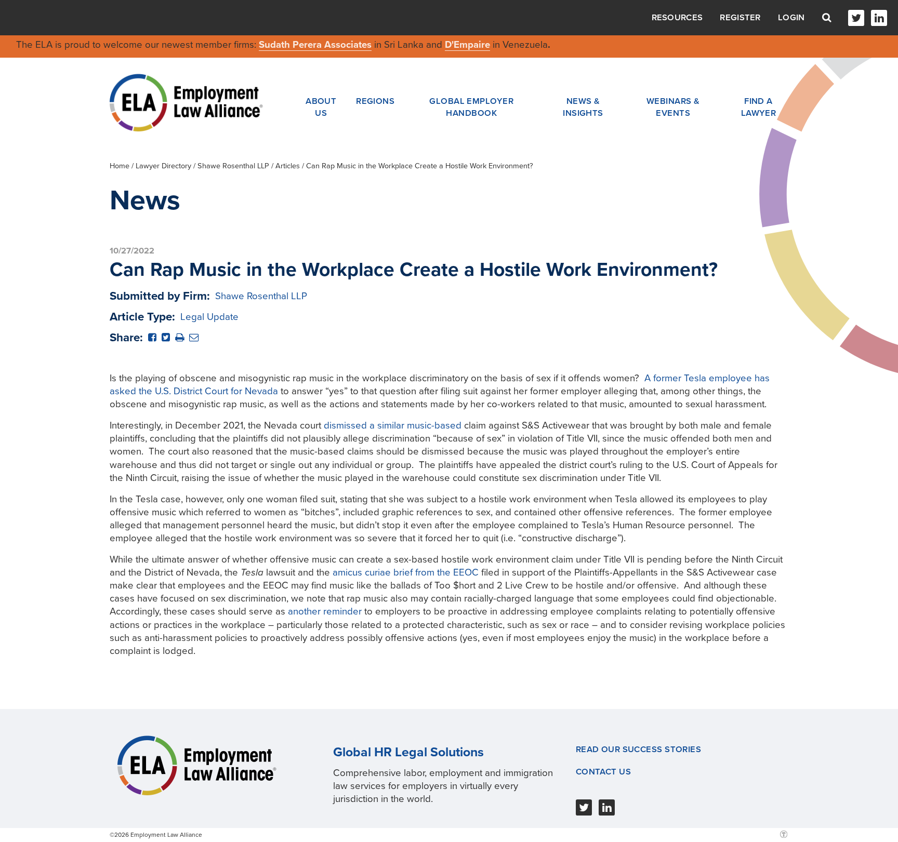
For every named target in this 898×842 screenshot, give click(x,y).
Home (119, 166)
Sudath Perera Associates (315, 44)
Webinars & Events (672, 107)
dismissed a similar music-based (392, 425)
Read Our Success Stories (639, 749)
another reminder (325, 611)
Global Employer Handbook (471, 107)
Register (740, 17)
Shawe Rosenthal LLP (233, 166)
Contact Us (603, 772)
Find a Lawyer (758, 107)
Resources (677, 17)
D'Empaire (467, 44)
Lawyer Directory (163, 166)
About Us (321, 107)
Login (791, 17)
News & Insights (583, 107)
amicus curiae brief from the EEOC (406, 572)
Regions (375, 101)
